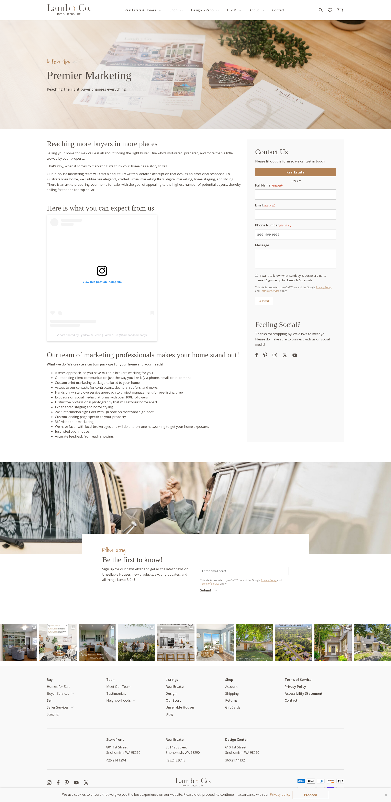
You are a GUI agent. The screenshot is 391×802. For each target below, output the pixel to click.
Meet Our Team (118, 686)
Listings (172, 679)
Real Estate (295, 172)
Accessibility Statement (304, 693)
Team (110, 679)
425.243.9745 (175, 760)
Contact (278, 10)
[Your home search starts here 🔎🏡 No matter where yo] (58, 642)
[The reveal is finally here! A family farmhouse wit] (97, 642)
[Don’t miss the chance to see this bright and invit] (372, 642)
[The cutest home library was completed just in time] (18, 642)
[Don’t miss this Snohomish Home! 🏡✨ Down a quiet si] (333, 642)
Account (231, 686)
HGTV (232, 10)
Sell (49, 700)
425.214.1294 (116, 760)
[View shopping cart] (340, 10)
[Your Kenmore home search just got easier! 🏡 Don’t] (254, 642)
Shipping (232, 693)
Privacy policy (280, 794)
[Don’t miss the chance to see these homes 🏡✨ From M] (175, 642)
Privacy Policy (324, 287)
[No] (386, 795)
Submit (264, 301)
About (254, 10)
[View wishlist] (329, 10)
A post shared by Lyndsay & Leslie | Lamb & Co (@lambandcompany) (102, 335)
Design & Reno (202, 10)
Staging (53, 714)
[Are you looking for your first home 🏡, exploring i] (293, 642)
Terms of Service (269, 291)
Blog (169, 714)
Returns (231, 700)
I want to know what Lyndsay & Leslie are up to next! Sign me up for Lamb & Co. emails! (292, 277)
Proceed (310, 795)
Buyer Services (58, 693)
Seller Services (58, 707)
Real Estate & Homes (141, 10)
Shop (174, 10)
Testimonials (116, 693)
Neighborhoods (118, 700)
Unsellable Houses (180, 707)
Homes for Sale (58, 686)
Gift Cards (232, 707)
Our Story (173, 700)
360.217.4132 (235, 760)
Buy (50, 679)
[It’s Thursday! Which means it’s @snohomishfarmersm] (136, 642)
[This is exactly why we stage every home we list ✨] (215, 642)
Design (171, 693)
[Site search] (320, 10)
